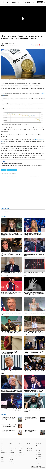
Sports (2, 459)
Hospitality (11, 445)
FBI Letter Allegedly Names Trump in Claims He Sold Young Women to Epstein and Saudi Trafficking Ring (11, 274)
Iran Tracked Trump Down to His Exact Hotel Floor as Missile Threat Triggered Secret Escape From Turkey (34, 254)
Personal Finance (4, 452)
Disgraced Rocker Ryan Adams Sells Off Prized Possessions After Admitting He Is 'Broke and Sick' (11, 254)
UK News (2, 445)
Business (2, 448)
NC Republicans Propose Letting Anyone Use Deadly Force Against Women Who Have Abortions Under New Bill (10, 352)
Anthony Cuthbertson (10, 43)
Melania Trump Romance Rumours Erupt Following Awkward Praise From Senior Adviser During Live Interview (34, 333)
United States (29, 450)
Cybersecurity (12, 452)
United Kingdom (30, 448)
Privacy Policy (21, 448)
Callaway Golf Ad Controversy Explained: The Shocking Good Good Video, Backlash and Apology (33, 274)
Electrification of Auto (13, 448)
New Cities (11, 459)
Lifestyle (2, 457)
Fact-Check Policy (22, 455)
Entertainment (3, 455)
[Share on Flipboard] (38, 45)
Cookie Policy (21, 450)
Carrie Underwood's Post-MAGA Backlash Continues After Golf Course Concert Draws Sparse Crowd (33, 234)
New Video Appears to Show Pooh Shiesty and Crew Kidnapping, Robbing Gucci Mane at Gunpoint (34, 410)
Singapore (29, 446)
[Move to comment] (44, 45)
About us (20, 443)
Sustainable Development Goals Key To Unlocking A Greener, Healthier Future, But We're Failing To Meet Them (10, 425)
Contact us (20, 445)
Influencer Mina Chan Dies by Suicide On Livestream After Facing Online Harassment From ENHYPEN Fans (11, 234)
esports (11, 457)
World (2, 443)
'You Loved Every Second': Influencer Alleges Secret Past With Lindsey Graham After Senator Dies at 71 (11, 313)
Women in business (13, 455)
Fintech (11, 461)
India (28, 445)
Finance (11, 450)
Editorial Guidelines (34, 176)
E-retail (11, 443)
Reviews (2, 461)
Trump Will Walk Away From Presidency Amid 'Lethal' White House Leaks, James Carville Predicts (10, 372)
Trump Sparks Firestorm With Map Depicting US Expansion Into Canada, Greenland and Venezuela (34, 352)
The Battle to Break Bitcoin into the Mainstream (12, 163)
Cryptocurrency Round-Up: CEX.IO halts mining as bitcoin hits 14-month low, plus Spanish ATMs (23, 165)
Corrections (20, 452)
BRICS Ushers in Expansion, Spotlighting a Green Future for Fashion (31, 418)
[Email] (42, 45)
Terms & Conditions (22, 446)
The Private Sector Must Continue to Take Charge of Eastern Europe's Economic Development (9, 418)
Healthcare (11, 446)
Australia (28, 443)
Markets (2, 446)
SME (1, 450)
